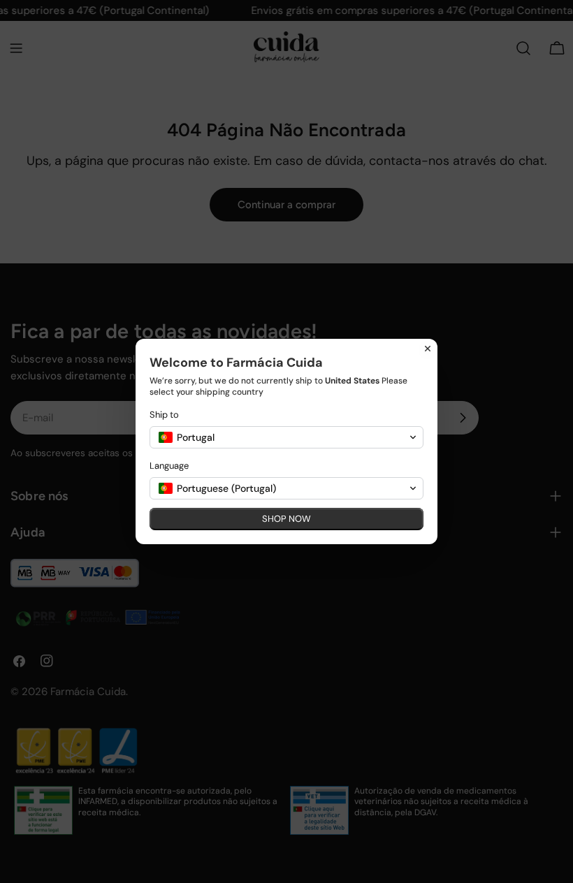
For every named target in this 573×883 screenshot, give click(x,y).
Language (169, 466)
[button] (286, 437)
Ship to (164, 415)
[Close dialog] (428, 349)
